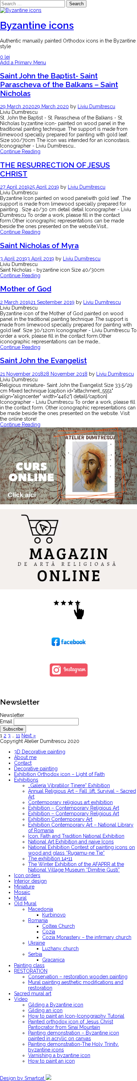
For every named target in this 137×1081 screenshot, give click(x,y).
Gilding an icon (45, 1010)
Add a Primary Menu (23, 62)
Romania (38, 920)
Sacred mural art (32, 993)
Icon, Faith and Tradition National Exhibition (76, 836)
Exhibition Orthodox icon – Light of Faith (59, 774)
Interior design (30, 881)
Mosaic (22, 892)
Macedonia (40, 909)
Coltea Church (58, 926)
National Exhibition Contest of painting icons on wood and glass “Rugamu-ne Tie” (81, 850)
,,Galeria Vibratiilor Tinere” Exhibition (69, 785)
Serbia (35, 954)
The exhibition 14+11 (50, 858)
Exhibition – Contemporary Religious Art (73, 808)
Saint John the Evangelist (43, 360)
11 (18, 735)
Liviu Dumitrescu (96, 106)
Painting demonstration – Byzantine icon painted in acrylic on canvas (73, 1035)
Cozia (48, 931)
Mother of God (25, 288)
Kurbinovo (54, 915)
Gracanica (53, 960)
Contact (23, 763)
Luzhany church (60, 948)
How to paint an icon (51, 1061)
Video (21, 999)
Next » (28, 735)
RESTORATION (30, 971)
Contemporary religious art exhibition (70, 802)
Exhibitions (26, 780)
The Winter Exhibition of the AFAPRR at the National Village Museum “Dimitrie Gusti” (76, 867)
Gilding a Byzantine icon (55, 1005)
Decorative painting (36, 768)
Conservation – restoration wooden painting (78, 976)
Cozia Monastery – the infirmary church (86, 937)
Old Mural (25, 903)
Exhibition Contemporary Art (60, 819)
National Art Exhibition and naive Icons (71, 841)
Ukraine (36, 943)
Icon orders (27, 875)
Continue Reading (20, 151)
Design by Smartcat (23, 1078)
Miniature (24, 886)
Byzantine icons (37, 25)
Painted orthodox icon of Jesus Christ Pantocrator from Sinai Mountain (70, 1024)
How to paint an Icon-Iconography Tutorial (76, 1016)
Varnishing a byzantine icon (59, 1055)
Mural (20, 898)
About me (25, 757)
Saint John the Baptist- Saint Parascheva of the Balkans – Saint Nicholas (59, 84)
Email (6, 721)
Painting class (29, 965)
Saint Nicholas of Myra (39, 245)
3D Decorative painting (39, 752)
